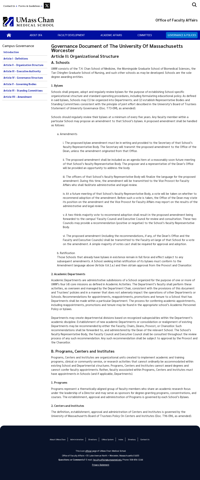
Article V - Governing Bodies (20, 84)
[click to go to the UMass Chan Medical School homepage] (28, 21)
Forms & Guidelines (29, 5)
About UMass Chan (58, 439)
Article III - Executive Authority (22, 71)
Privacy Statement (100, 464)
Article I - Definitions (16, 58)
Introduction (11, 52)
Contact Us (9, 5)
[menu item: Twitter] (47, 6)
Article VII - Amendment (18, 96)
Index (120, 439)
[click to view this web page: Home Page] (8, 35)
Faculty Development (71, 35)
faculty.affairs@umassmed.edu (107, 459)
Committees (145, 35)
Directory (132, 439)
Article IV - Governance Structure (23, 77)
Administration (77, 439)
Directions (92, 439)
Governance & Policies (182, 35)
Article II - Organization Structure (23, 65)
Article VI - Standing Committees (23, 90)
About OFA (36, 35)
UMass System (108, 439)
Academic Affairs (111, 35)
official (88, 450)
